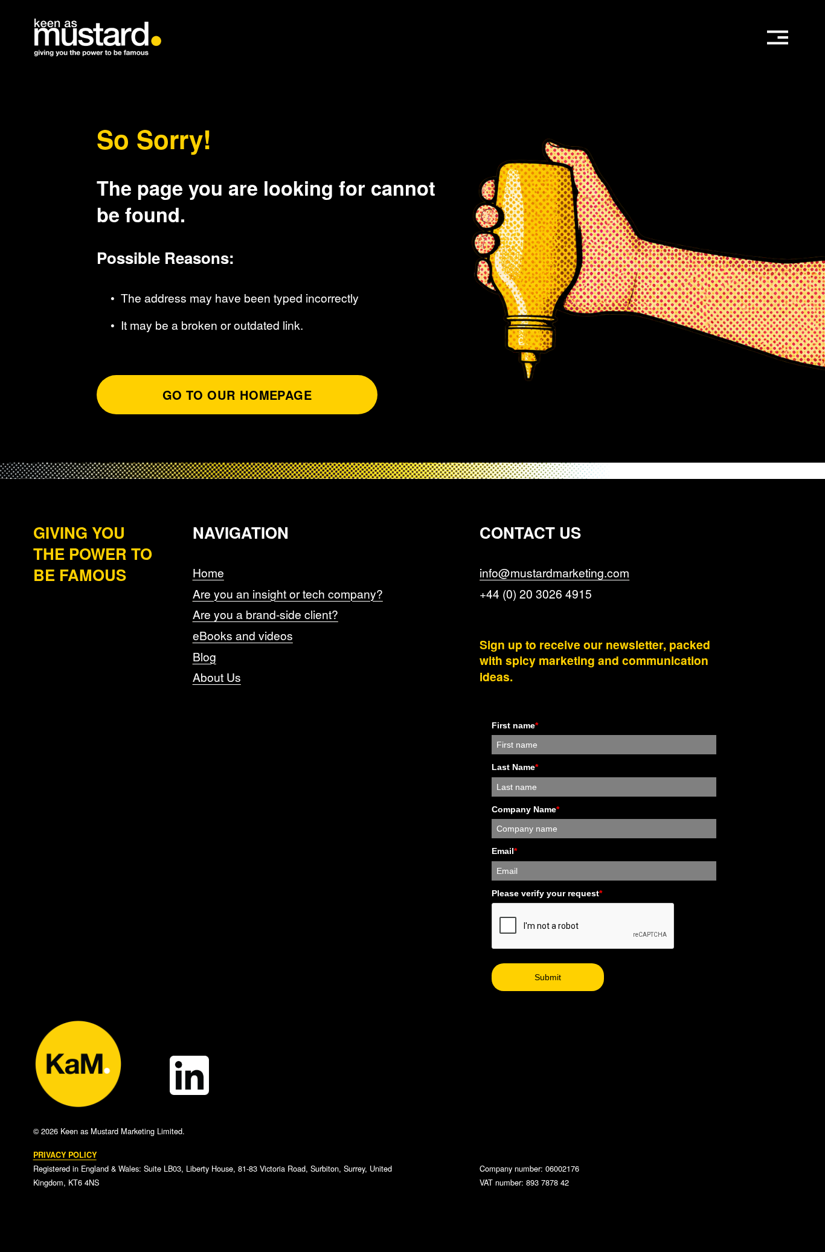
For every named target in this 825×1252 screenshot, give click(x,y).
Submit (547, 977)
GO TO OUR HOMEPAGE (237, 394)
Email (504, 851)
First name (515, 725)
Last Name (515, 767)
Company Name (525, 809)
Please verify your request (547, 893)
